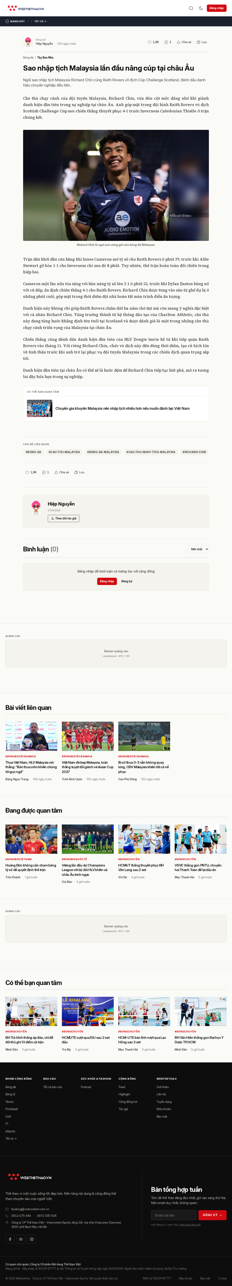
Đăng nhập (217, 8)
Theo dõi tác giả (65, 518)
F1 (6, 1124)
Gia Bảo (67, 882)
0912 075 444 (21, 1215)
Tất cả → (40, 21)
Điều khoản (164, 1109)
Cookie (222, 1278)
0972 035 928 (46, 1215)
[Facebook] (9, 1239)
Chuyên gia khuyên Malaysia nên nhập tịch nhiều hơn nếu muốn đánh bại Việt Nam (123, 408)
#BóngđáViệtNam (18, 859)
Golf (8, 1116)
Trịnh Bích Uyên (72, 779)
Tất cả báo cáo (52, 1087)
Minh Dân (11, 1049)
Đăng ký (126, 581)
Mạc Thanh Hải (184, 877)
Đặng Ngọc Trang (17, 779)
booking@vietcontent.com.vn (30, 1209)
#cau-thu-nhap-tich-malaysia (150, 452)
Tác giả (123, 1109)
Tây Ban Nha (45, 57)
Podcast (86, 1087)
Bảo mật (162, 1116)
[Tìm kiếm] (191, 8)
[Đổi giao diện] (201, 8)
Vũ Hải (122, 877)
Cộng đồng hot (128, 1101)
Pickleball (11, 1109)
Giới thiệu (163, 1087)
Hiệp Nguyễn (44, 43)
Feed (122, 1087)
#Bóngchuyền (129, 859)
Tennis (9, 1101)
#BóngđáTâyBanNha (20, 756)
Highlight (124, 1094)
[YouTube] (20, 1239)
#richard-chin (194, 452)
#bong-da (33, 452)
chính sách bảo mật (190, 1224)
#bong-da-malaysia (103, 452)
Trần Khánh (12, 877)
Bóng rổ (10, 1094)
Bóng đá (28, 57)
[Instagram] (31, 1239)
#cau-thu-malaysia (64, 452)
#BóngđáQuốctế (74, 859)
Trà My (66, 1049)
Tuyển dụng (164, 1101)
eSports (10, 1131)
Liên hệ (161, 1094)
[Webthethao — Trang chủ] (25, 8)
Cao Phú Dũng (127, 779)
